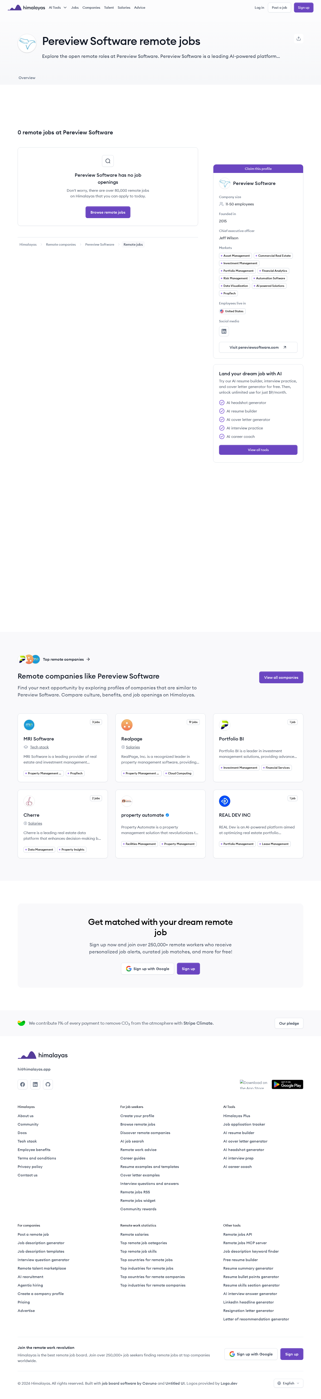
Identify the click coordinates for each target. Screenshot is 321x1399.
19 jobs (193, 722)
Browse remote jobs (107, 212)
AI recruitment (30, 1276)
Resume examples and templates (149, 1166)
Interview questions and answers (149, 1183)
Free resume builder (240, 1259)
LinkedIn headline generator (248, 1302)
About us (26, 1115)
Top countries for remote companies (152, 1276)
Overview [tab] (27, 77)
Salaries (124, 7)
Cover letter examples (140, 1175)
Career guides (132, 1158)
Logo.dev (229, 1383)
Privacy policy (30, 1166)
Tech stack (36, 747)
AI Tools (55, 7)
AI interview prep (238, 1158)
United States (234, 311)
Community (28, 1124)
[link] (28, 244)
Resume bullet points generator (251, 1276)
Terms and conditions (37, 1158)
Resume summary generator (248, 1268)
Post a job (279, 7)
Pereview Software (99, 244)
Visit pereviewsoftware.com (254, 347)
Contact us (28, 1175)
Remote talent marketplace (42, 1268)
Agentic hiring (30, 1285)
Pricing (24, 1302)
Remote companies (61, 244)
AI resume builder (238, 1132)
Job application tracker (244, 1124)
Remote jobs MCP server (245, 1242)
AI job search (132, 1141)
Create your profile (137, 1115)
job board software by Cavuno (129, 1383)
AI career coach (237, 1166)
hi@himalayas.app (34, 1069)
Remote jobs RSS (135, 1192)
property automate (142, 815)
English (288, 1383)
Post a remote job (33, 1234)
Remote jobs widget (137, 1200)
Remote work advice (138, 1149)
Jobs (75, 7)
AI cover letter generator (245, 1141)
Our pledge (289, 1023)
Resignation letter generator (248, 1310)
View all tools (258, 450)
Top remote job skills (138, 1251)
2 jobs (96, 798)
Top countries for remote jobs (146, 1259)
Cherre (31, 815)
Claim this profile (258, 169)
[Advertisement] (107, 110)
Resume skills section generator (251, 1285)
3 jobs (96, 722)
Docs (22, 1132)
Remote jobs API (237, 1234)
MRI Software (38, 739)
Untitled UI (175, 1383)
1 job (292, 722)
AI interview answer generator (250, 1293)
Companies (91, 7)
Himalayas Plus (236, 1115)
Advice (139, 7)
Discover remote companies (145, 1132)
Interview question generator (43, 1259)
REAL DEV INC (235, 815)
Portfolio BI (231, 739)
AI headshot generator (243, 1149)
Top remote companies (63, 659)
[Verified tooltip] (166, 815)
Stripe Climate (198, 1023)
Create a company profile (41, 1293)
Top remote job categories (143, 1242)
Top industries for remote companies (153, 1285)
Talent (109, 7)
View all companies (281, 677)
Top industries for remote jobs (146, 1268)
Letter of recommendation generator (256, 1319)
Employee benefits (34, 1149)
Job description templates (41, 1251)
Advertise (26, 1310)
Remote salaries (134, 1234)
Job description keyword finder (251, 1251)
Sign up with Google (151, 968)
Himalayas (28, 244)
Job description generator (41, 1242)
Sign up (303, 7)
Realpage (131, 739)
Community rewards (138, 1209)
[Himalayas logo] (26, 7)
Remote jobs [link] (133, 244)
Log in (259, 7)
